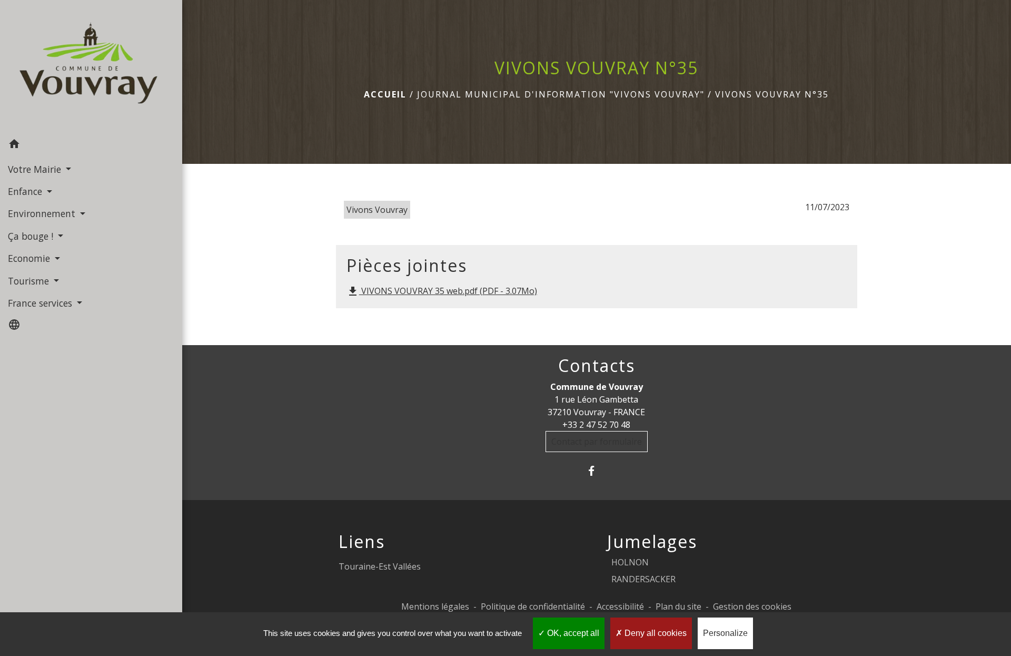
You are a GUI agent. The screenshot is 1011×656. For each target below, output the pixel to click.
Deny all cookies (654, 633)
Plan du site (678, 606)
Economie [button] (30, 258)
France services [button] (41, 303)
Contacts (596, 366)
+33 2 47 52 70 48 (596, 424)
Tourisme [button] (30, 281)
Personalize (725, 633)
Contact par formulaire (596, 441)
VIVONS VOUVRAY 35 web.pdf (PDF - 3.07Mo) (441, 291)
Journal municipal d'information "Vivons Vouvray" (561, 94)
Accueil (385, 94)
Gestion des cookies (752, 606)
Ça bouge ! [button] (32, 236)
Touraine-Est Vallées (380, 566)
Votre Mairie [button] (36, 169)
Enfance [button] (26, 191)
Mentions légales (435, 606)
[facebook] (596, 471)
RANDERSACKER (643, 579)
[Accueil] (91, 66)
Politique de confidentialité (533, 606)
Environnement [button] (43, 213)
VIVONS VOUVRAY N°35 (772, 94)
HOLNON (630, 562)
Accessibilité (620, 606)
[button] (91, 145)
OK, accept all (572, 633)
